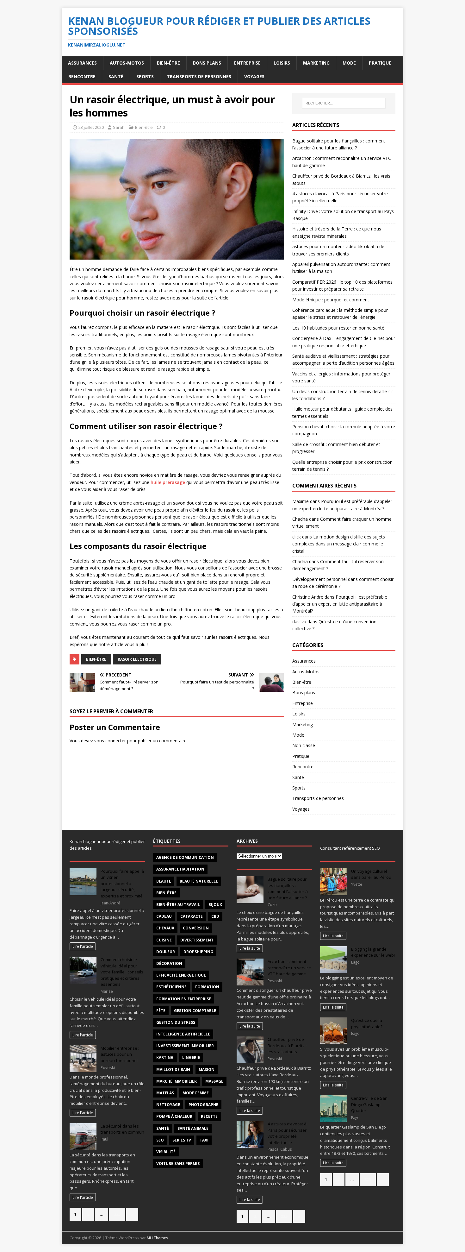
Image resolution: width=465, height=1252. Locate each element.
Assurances (82, 63)
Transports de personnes (199, 76)
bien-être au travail (178, 904)
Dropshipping (198, 951)
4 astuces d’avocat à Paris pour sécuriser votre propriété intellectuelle (287, 1133)
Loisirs (282, 63)
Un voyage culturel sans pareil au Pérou (371, 874)
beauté (163, 881)
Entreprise (247, 63)
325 (117, 1214)
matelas (165, 1093)
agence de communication (185, 857)
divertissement (197, 940)
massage (214, 1081)
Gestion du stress (175, 1022)
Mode (349, 63)
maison (206, 1069)
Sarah (119, 127)
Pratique (380, 63)
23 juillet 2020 (91, 127)
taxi (204, 1140)
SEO (160, 1140)
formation (207, 987)
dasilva (299, 622)
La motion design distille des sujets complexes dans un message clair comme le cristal (338, 544)
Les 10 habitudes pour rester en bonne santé (338, 328)
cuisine (164, 940)
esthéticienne (171, 987)
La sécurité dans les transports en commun (122, 1129)
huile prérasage (168, 482)
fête (160, 1010)
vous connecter (110, 741)
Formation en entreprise (183, 999)
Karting (165, 1057)
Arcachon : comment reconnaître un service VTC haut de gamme (289, 968)
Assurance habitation (180, 869)
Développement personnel (319, 579)
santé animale (192, 1128)
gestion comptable (195, 1010)
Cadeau (164, 916)
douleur (165, 951)
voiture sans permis (178, 1163)
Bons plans (207, 63)
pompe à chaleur (174, 1116)
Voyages (254, 76)
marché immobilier (176, 1081)
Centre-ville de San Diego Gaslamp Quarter (369, 1104)
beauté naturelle (199, 881)
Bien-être (168, 63)
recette (209, 1116)
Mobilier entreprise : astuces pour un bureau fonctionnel (120, 1054)
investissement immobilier (185, 1045)
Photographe (203, 1104)
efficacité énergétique (181, 975)
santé (162, 1128)
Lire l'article (82, 946)
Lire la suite (249, 948)
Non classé (303, 745)
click (296, 537)
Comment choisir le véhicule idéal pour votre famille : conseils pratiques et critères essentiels (122, 972)
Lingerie (191, 1057)
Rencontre (82, 76)
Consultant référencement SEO (350, 848)
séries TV (181, 1140)
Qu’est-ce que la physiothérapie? (366, 1023)
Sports (145, 76)
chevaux (165, 928)
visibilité (166, 1151)
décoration (169, 963)
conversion (196, 928)
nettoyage (168, 1104)
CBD (215, 916)
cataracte (191, 916)
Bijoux (215, 904)
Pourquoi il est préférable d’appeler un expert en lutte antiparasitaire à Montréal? (339, 604)
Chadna (300, 519)
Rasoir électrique (137, 659)
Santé (115, 76)
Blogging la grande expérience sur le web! (373, 952)
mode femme (196, 1093)
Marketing (316, 63)
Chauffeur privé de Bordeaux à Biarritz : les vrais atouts (287, 1045)
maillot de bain (173, 1069)
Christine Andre (307, 597)
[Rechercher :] (343, 103)
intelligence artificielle (183, 1034)
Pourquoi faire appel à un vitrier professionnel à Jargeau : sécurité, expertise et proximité (122, 883)
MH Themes (157, 1238)
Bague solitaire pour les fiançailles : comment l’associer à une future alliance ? (288, 888)
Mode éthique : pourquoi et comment (330, 300)
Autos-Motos (127, 63)
